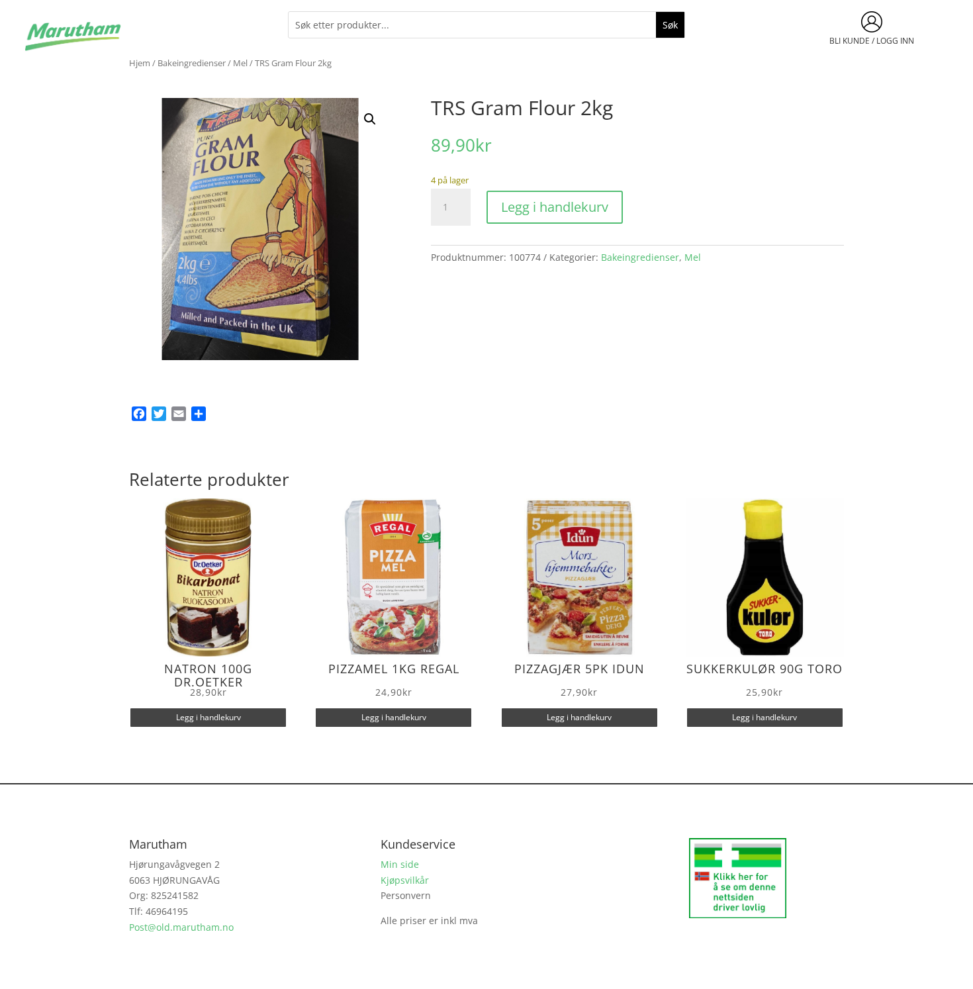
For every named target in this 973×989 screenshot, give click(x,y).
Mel (240, 63)
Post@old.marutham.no (181, 927)
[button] (370, 119)
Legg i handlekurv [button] (208, 717)
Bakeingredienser (192, 63)
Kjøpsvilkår (405, 880)
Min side (400, 864)
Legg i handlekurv (554, 207)
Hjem (139, 63)
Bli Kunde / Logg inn (871, 40)
